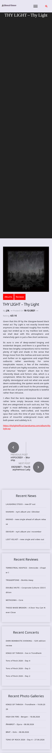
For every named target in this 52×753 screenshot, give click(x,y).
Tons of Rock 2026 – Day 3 (18, 668)
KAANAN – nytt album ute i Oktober (23, 512)
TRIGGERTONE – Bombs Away (19, 580)
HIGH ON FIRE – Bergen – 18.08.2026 (23, 716)
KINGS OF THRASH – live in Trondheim (24, 653)
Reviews (20, 296)
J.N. (8, 310)
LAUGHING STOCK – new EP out (20, 504)
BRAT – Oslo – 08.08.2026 (17, 732)
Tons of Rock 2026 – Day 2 (18, 676)
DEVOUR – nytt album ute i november (23, 531)
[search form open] (46, 6)
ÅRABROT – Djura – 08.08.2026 (20, 724)
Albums (8, 296)
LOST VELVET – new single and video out (25, 539)
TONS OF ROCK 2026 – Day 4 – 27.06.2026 (25, 739)
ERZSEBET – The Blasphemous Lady (20, 468)
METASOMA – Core (14, 600)
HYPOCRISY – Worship (20, 459)
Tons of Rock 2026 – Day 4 (18, 660)
